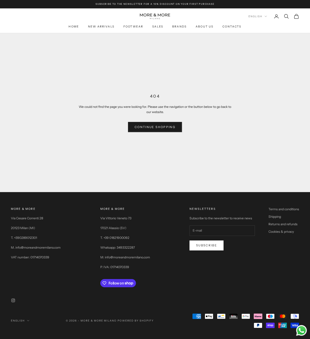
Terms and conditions (283, 209)
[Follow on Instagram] (13, 300)
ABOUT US (204, 26)
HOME (74, 26)
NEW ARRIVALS (101, 26)
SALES (157, 26)
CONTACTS (231, 26)
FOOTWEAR (133, 26)
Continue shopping (155, 127)
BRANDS (179, 26)
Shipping (274, 217)
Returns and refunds (283, 224)
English (255, 16)
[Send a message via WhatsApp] (301, 330)
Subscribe (206, 245)
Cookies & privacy (281, 232)
